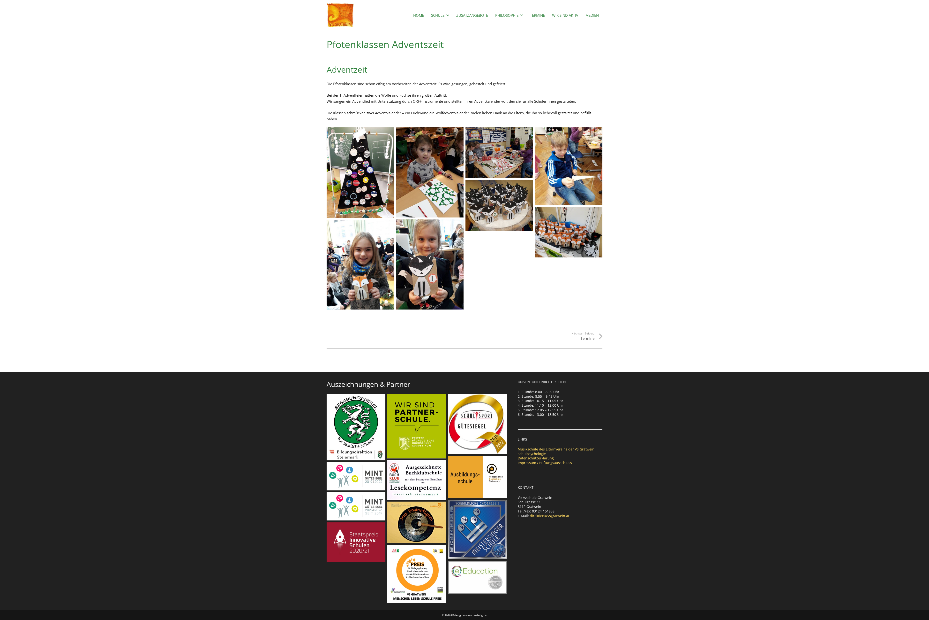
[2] (430, 172)
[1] (499, 152)
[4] (568, 166)
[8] (360, 265)
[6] (568, 232)
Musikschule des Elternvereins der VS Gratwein (556, 449)
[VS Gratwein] (340, 15)
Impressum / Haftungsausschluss (545, 462)
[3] (360, 172)
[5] (499, 205)
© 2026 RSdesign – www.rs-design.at (464, 615)
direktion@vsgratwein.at (549, 515)
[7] (430, 264)
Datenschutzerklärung (536, 458)
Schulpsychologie (532, 453)
